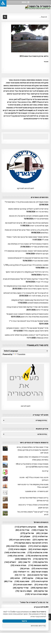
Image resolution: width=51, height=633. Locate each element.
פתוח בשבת (21, 581)
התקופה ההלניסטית (16, 546)
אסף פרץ (42, 533)
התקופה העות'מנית (38, 549)
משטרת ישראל (39, 572)
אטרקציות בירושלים (25, 527)
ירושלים (10, 562)
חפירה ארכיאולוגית (14, 552)
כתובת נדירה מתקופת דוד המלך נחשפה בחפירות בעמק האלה (33, 458)
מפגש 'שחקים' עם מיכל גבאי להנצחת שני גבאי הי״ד (28, 321)
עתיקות (27, 578)
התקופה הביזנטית (38, 546)
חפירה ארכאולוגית (37, 552)
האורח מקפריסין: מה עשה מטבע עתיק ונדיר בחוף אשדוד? (26, 202)
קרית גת (45, 471)
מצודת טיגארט (40, 568)
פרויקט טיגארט (39, 581)
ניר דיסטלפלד (21, 572)
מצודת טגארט (18, 565)
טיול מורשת (40, 559)
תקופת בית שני (23, 591)
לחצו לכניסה (25, 406)
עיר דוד (20, 575)
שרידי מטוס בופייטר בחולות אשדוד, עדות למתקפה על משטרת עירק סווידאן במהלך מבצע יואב (32, 450)
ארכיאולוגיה (40, 536)
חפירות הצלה (16, 556)
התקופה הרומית (17, 549)
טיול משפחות (23, 559)
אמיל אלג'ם (22, 530)
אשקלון (25, 536)
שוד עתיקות (41, 591)
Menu (24, 2)
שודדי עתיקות (20, 588)
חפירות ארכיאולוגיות (37, 556)
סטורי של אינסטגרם (37, 575)
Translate (21, 354)
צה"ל (8, 581)
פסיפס (15, 578)
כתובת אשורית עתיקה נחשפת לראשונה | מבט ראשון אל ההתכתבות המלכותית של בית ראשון (27, 315)
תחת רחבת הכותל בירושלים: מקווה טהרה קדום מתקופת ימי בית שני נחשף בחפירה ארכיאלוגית (26, 287)
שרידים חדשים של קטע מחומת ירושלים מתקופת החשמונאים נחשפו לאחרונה (29, 301)
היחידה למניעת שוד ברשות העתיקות (31, 543)
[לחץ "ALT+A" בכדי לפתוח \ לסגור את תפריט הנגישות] (3, 3)
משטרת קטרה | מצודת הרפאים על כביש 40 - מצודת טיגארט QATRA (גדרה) (31, 465)
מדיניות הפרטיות (38, 625)
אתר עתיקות (40, 539)
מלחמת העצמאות (38, 565)
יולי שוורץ (24, 562)
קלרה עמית (41, 584)
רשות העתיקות (39, 588)
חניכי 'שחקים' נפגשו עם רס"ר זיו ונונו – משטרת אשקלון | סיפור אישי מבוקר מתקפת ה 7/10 (27, 329)
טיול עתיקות (40, 562)
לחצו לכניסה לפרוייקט (25, 188)
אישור (24, 621)
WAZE (43, 527)
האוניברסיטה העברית (19, 539)
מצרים (24, 568)
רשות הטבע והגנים (22, 584)
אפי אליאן (27, 533)
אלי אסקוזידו (40, 530)
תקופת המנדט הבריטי (36, 594)
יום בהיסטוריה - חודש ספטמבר (36, 491)
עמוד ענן (41, 578)
